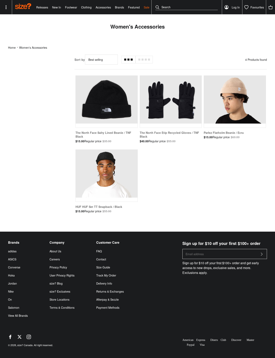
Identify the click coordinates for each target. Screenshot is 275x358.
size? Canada (25, 345)
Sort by (79, 60)
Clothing (86, 7)
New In (56, 7)
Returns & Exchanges (110, 291)
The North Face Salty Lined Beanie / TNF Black (103, 135)
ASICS (12, 259)
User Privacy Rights (62, 275)
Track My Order (106, 275)
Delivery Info (104, 283)
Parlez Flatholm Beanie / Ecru (224, 133)
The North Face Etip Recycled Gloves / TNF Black (169, 135)
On (10, 299)
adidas (12, 251)
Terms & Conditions (62, 307)
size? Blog (56, 283)
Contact (101, 259)
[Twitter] (19, 338)
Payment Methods (107, 307)
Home (12, 47)
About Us (55, 251)
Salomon (13, 307)
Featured (134, 7)
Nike (11, 291)
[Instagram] (29, 338)
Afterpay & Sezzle (107, 299)
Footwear (71, 7)
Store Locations (59, 299)
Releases (42, 7)
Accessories (103, 7)
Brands (119, 7)
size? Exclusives (60, 291)
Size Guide (103, 267)
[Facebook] (10, 338)
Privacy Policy (58, 267)
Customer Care (107, 242)
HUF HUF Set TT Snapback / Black (98, 207)
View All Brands (18, 316)
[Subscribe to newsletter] (262, 255)
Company (57, 242)
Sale (146, 7)
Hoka (11, 275)
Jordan (12, 283)
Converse (14, 267)
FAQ (99, 251)
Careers (55, 259)
